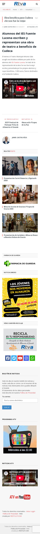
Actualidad (31, 27)
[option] (20, 297)
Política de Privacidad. (28, 393)
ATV (36, 27)
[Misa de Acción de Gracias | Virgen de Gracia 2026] (20, 194)
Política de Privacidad (10, 514)
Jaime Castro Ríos (10, 27)
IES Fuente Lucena (18, 62)
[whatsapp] (32, 358)
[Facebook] (8, 358)
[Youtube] (20, 358)
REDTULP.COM (16, 516)
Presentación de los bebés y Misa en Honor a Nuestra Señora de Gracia (21, 236)
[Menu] (3, 3)
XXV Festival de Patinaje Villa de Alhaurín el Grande (10, 124)
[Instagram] (26, 358)
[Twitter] (14, 358)
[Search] (36, 3)
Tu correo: (6, 396)
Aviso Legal (30, 511)
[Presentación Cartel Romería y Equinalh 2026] (20, 165)
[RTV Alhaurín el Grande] (20, 4)
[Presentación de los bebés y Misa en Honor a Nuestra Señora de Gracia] (20, 222)
